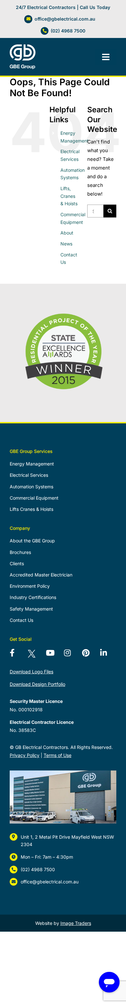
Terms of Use (57, 755)
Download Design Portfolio (37, 684)
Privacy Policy (24, 755)
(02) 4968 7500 (68, 30)
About (66, 232)
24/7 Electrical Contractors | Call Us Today (63, 7)
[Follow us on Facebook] (17, 655)
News (66, 243)
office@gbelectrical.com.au (65, 19)
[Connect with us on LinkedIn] (108, 655)
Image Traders (75, 923)
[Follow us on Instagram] (71, 655)
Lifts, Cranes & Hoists (69, 196)
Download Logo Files (31, 671)
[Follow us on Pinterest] (90, 655)
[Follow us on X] (35, 655)
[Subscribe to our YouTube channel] (53, 655)
